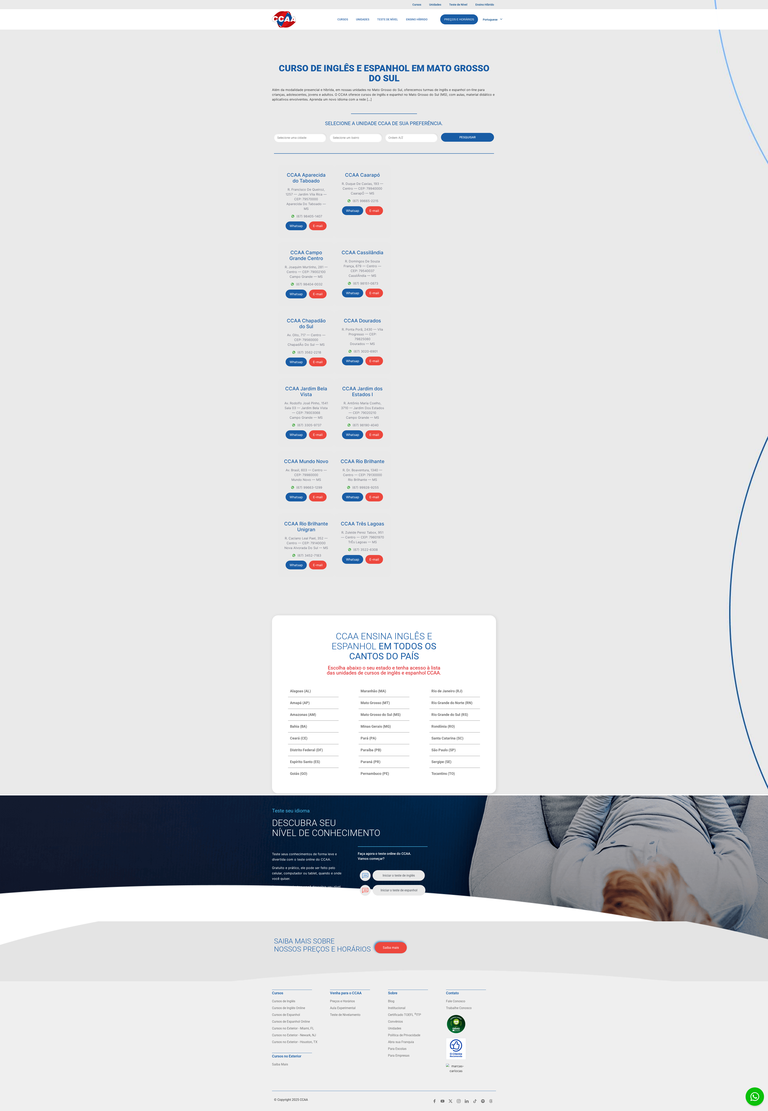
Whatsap (296, 226)
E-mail (318, 226)
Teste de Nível (458, 4)
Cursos (416, 4)
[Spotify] (483, 1101)
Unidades (435, 4)
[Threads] (491, 1101)
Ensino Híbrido (484, 4)
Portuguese (490, 19)
